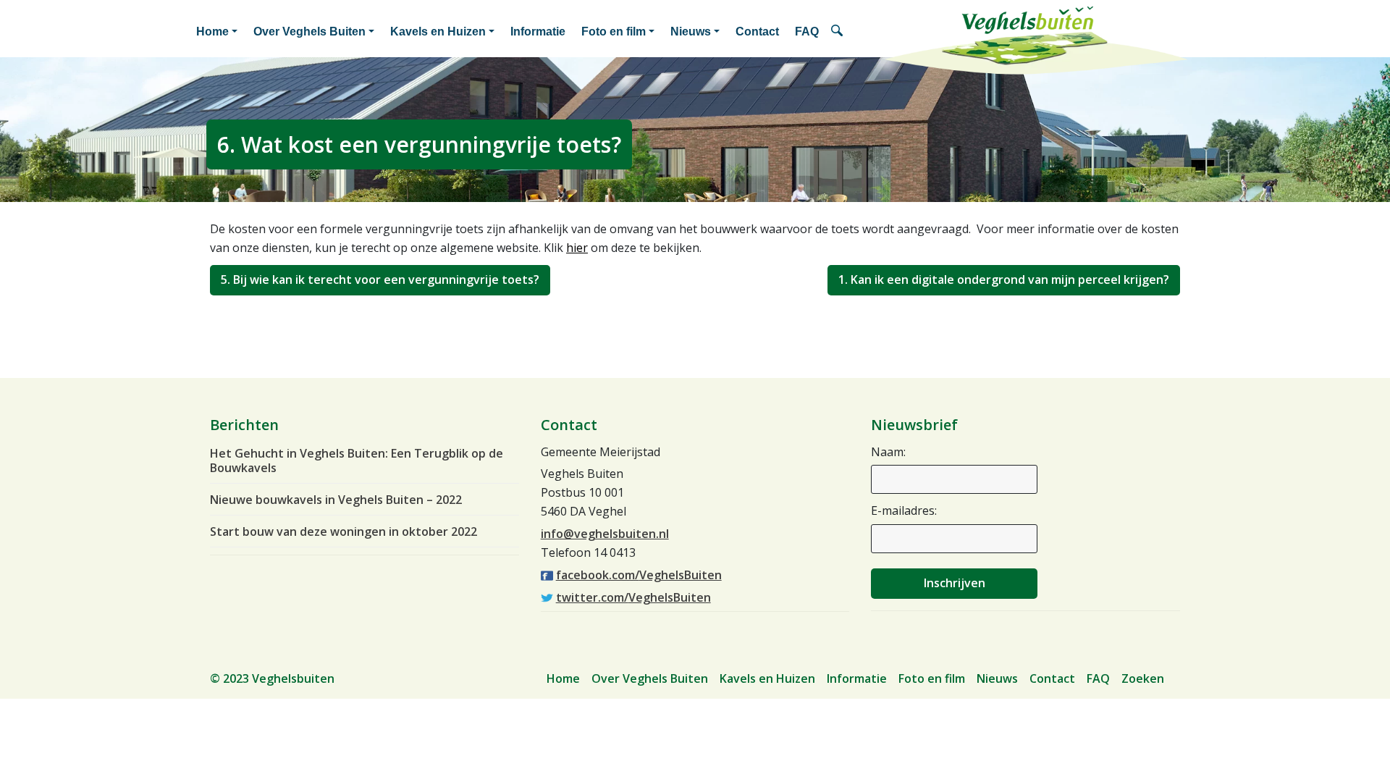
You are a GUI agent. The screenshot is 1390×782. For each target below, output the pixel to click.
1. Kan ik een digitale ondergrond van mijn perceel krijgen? (1003, 279)
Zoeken (839, 32)
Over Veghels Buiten (309, 31)
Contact (757, 31)
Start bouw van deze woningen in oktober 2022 (343, 531)
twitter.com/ (633, 597)
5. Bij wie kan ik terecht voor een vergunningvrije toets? (380, 279)
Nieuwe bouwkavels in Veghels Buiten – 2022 (336, 500)
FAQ (807, 31)
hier (577, 248)
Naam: (888, 452)
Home (212, 31)
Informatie (537, 31)
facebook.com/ (639, 575)
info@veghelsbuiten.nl (605, 534)
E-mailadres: (904, 510)
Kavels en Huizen (438, 31)
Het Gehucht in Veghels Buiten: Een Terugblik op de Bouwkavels (356, 460)
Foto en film (613, 31)
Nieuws (690, 31)
